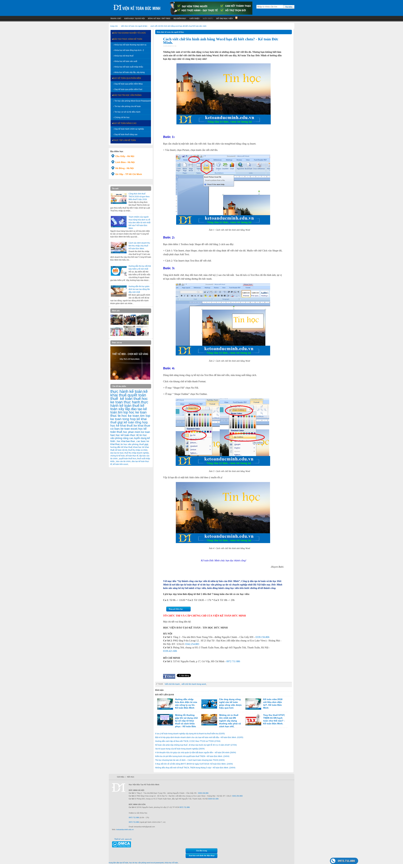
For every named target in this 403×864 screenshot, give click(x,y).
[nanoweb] (130, 379)
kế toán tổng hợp (136, 422)
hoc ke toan (130, 415)
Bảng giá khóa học (176, 609)
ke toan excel (129, 428)
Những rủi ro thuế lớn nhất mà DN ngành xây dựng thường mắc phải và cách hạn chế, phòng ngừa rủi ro (221, 722)
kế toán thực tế (132, 456)
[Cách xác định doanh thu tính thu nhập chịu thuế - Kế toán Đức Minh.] (119, 247)
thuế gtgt (143, 444)
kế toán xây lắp (127, 407)
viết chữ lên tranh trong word (194, 684)
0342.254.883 (192, 644)
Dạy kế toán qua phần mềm (127, 78)
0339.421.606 (170, 651)
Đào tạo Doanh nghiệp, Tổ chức (129, 33)
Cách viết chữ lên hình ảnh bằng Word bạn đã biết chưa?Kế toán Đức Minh (178, 26)
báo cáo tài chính (123, 461)
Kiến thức (130, 777)
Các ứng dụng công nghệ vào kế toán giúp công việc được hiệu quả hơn (230, 703)
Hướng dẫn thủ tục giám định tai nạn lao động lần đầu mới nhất (139, 289)
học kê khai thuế (121, 425)
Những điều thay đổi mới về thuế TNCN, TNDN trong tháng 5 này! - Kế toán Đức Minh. (195, 768)
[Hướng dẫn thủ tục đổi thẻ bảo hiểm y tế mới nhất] (119, 270)
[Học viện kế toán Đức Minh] (137, 6)
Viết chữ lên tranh (172, 684)
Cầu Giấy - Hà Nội (124, 156)
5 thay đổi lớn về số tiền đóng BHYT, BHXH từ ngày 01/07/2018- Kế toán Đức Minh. (194, 764)
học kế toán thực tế (127, 435)
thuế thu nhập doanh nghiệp (137, 453)
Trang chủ (114, 26)
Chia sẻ (171, 676)
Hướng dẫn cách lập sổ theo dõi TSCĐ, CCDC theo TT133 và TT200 (187, 741)
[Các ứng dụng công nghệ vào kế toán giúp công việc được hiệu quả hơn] (209, 704)
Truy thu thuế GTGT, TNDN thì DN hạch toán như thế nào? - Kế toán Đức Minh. (274, 719)
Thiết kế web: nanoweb (123, 839)
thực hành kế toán (126, 391)
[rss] (236, 18)
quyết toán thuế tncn (127, 458)
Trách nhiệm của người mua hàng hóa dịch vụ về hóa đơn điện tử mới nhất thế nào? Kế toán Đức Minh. (139, 222)
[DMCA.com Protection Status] (121, 847)
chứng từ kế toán (117, 456)
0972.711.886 (346, 860)
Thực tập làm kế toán (124, 140)
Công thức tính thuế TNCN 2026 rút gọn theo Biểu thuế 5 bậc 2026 (139, 197)
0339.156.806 (262, 637)
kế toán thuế (130, 398)
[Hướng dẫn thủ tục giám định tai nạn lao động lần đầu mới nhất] (119, 291)
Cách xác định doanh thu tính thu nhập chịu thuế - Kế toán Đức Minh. (139, 246)
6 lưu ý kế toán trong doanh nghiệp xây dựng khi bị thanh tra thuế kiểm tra (190, 734)
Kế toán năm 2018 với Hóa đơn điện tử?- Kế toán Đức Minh (272, 703)
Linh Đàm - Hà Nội (125, 162)
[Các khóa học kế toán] (211, 14)
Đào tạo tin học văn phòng (127, 95)
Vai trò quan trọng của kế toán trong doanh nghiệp (180, 749)
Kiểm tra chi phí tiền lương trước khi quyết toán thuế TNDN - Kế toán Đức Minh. (192, 756)
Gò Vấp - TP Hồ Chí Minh (128, 174)
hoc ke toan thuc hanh (129, 400)
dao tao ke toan (117, 453)
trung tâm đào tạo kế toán (118, 863)
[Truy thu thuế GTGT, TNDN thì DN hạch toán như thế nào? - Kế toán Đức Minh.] (253, 719)
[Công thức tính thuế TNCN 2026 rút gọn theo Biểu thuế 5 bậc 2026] (119, 198)
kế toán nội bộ (121, 450)
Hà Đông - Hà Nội (124, 168)
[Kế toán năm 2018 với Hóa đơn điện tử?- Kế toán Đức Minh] (253, 704)
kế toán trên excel (120, 464)
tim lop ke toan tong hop (130, 417)
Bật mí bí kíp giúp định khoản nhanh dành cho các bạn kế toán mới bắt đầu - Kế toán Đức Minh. (199, 737)
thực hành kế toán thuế (129, 404)
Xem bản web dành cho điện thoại (201, 855)
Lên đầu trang (201, 851)
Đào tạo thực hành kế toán (127, 39)
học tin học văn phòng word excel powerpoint (146, 863)
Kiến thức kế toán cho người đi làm (134, 26)
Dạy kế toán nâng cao (124, 123)
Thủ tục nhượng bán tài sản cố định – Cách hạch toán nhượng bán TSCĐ (190, 760)
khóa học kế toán (171, 863)
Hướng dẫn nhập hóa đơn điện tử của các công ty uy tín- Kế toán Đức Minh (186, 703)
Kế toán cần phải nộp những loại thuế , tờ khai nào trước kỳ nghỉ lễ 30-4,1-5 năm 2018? (196, 745)
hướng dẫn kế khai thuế (121, 447)
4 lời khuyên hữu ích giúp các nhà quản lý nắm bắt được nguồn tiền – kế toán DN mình (195, 752)
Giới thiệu (120, 777)
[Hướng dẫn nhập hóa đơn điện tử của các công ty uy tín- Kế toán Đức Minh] (165, 704)
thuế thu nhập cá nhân (138, 450)
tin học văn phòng (129, 444)
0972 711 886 (233, 661)
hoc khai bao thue (126, 441)
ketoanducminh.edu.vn (125, 829)
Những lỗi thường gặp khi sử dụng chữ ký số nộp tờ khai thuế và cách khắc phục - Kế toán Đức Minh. (177, 722)
